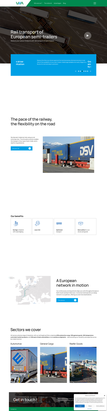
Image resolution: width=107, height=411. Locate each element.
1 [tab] (78, 71)
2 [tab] (80, 71)
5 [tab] (85, 71)
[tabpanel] (53, 64)
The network (48, 3)
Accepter (80, 406)
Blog (64, 3)
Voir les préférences (100, 406)
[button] (104, 395)
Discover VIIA (15, 148)
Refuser (90, 406)
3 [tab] (82, 71)
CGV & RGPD (89, 408)
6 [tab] (87, 71)
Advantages (57, 3)
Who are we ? (38, 3)
